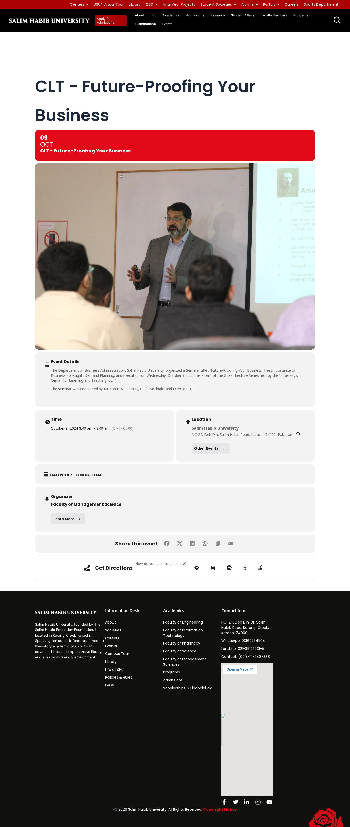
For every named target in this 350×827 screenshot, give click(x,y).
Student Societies (216, 4)
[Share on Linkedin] (192, 543)
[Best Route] (196, 568)
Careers (292, 4)
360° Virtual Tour (109, 4)
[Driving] (212, 568)
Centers (77, 4)
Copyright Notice (220, 809)
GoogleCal (89, 475)
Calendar (60, 475)
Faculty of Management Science (86, 504)
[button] (111, 20)
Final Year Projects (179, 4)
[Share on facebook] (166, 543)
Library (134, 4)
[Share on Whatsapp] (205, 543)
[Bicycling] (261, 568)
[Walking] (244, 568)
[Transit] (229, 568)
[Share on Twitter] (179, 543)
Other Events (206, 448)
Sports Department (321, 4)
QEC (149, 4)
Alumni (247, 4)
